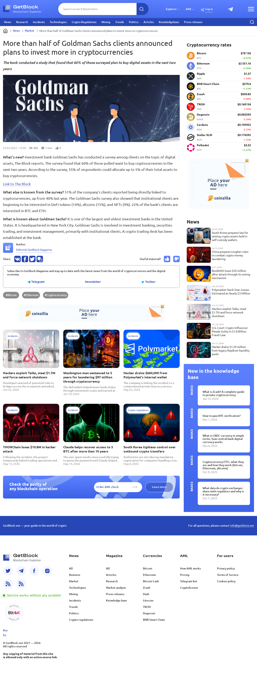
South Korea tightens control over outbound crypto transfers (149, 449)
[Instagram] (47, 571)
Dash (146, 594)
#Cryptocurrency (56, 295)
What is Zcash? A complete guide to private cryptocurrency (223, 393)
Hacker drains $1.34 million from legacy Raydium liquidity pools (231, 350)
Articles (149, 22)
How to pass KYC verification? (222, 415)
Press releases (193, 22)
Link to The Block (17, 184)
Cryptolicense (189, 587)
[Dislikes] (176, 259)
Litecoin (148, 600)
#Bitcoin (11, 295)
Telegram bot (188, 581)
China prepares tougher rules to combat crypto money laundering (230, 255)
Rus (5, 630)
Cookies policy (226, 581)
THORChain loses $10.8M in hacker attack (29, 449)
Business (74, 574)
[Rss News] (8, 584)
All (71, 568)
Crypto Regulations (84, 22)
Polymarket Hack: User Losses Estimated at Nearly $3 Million (231, 291)
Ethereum (149, 574)
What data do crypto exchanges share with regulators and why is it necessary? (223, 491)
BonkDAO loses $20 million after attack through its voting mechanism (231, 274)
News (7, 22)
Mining (105, 22)
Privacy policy (226, 568)
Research (22, 22)
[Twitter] (8, 571)
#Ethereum (31, 295)
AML (189, 9)
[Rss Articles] (21, 584)
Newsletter (93, 281)
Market (29, 30)
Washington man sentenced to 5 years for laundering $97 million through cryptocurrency (87, 377)
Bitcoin (147, 568)
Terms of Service (228, 574)
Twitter (149, 281)
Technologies (58, 22)
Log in (209, 9)
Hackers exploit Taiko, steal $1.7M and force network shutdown (29, 375)
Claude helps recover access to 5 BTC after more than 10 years (88, 449)
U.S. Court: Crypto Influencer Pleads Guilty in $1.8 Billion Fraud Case (230, 331)
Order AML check (107, 487)
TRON (147, 606)
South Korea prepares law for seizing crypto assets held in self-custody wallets (230, 236)
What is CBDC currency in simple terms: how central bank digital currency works (223, 439)
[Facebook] (34, 571)
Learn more (159, 487)
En (4, 635)
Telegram (38, 281)
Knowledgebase (169, 22)
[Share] (17, 259)
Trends (119, 22)
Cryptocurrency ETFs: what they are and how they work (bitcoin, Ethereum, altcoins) (223, 465)
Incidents (39, 22)
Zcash (146, 587)
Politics (134, 22)
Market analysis (116, 587)
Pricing (184, 574)
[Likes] (167, 259)
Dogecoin (149, 613)
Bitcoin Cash (151, 581)
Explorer (171, 9)
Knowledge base (116, 600)
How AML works (190, 568)
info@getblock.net (242, 525)
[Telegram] (21, 571)
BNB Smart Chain (154, 619)
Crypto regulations (81, 619)
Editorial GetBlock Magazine (34, 249)
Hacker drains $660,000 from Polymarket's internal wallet (145, 375)
